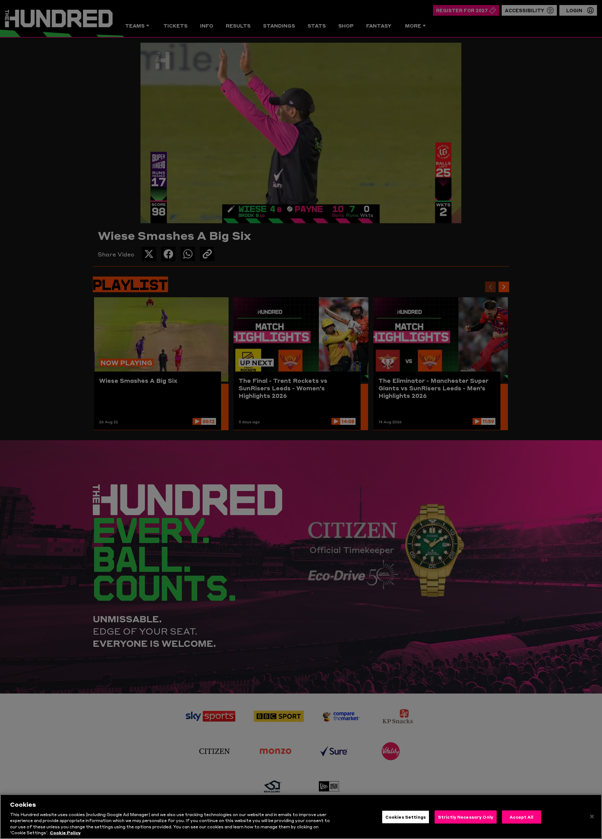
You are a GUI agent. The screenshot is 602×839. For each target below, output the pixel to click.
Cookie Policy (65, 832)
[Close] (592, 816)
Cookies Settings (405, 817)
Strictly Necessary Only (465, 817)
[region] (301, 816)
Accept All (521, 817)
